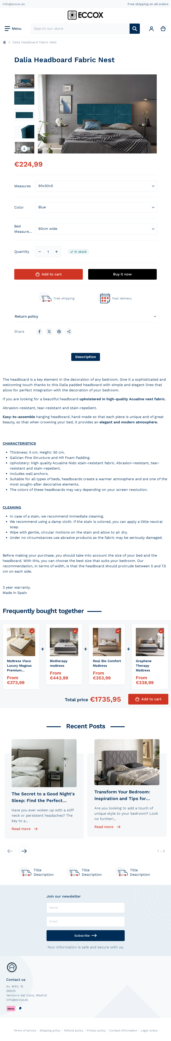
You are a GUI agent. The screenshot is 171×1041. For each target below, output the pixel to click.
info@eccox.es (14, 4)
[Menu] (13, 28)
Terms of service (25, 1030)
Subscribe (82, 935)
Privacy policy (96, 1030)
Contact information (123, 1030)
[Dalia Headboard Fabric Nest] (24, 81)
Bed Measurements (24, 229)
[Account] (152, 28)
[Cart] (163, 28)
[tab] (85, 357)
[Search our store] (135, 29)
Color (19, 207)
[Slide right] (24, 148)
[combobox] (80, 29)
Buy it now (122, 274)
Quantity (21, 251)
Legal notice (149, 1030)
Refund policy (73, 1030)
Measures (22, 186)
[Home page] (4, 42)
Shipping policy (50, 1030)
